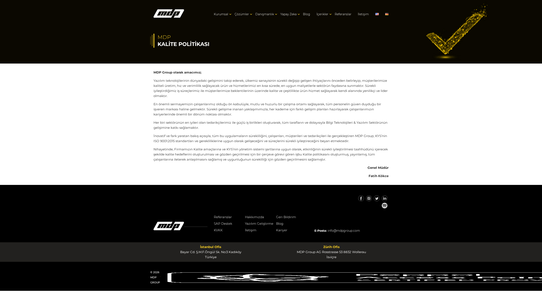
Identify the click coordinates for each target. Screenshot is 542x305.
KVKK (218, 230)
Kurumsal (221, 14)
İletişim (363, 14)
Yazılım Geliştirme (259, 224)
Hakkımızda (254, 217)
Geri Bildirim (286, 217)
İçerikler (322, 14)
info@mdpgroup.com (344, 231)
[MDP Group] (168, 14)
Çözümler (242, 14)
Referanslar (343, 14)
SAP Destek (223, 224)
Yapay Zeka (288, 14)
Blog (306, 14)
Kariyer (281, 230)
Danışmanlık (264, 14)
